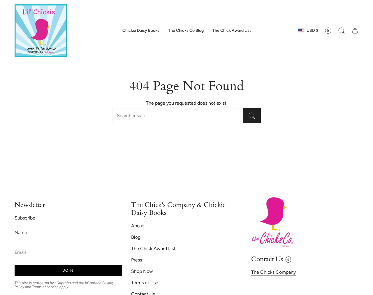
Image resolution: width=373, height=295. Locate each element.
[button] (341, 31)
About (137, 226)
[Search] (252, 115)
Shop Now (142, 271)
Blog (135, 237)
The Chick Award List (153, 248)
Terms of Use (144, 282)
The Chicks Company (273, 272)
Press (136, 260)
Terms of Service (45, 287)
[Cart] (355, 31)
